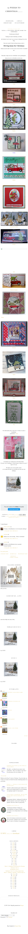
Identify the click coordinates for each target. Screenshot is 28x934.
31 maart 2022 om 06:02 (11, 531)
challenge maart (21, 516)
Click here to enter (14, 509)
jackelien (5, 542)
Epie (14, 272)
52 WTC (7, 516)
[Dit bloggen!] (21, 514)
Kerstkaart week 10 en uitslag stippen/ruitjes (15, 871)
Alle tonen (25, 735)
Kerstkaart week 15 (13, 805)
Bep (14, 424)
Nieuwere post (22, 553)
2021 (13, 877)
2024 (13, 846)
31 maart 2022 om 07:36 (11, 538)
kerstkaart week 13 (14, 517)
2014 (13, 888)
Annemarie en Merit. (14, 227)
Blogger (22, 905)
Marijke (14, 244)
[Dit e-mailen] (19, 514)
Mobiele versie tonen (14, 556)
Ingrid (14, 374)
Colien (16, 433)
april (14, 863)
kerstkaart (16, 833)
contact (19, 21)
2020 (13, 878)
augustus (14, 857)
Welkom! (3, 775)
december (14, 850)
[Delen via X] (22, 514)
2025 (13, 844)
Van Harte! (11, 719)
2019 (13, 880)
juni (14, 860)
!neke (14, 209)
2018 (13, 881)
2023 (13, 847)
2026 (13, 843)
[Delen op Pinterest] (25, 514)
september (14, 855)
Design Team (8, 22)
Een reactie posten (4, 551)
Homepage (13, 553)
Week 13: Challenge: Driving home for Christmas (15, 866)
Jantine (14, 180)
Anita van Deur (7, 526)
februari (14, 874)
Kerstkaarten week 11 (14, 869)
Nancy (14, 104)
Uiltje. (10, 710)
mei (14, 861)
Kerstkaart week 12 (15, 867)
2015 (13, 886)
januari (14, 875)
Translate (10, 917)
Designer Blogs (18, 926)
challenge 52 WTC (10, 833)
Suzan (2, 317)
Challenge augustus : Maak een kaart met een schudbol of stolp (17, 796)
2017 (13, 883)
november (14, 852)
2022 (13, 849)
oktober (14, 853)
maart (14, 864)
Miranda (14, 347)
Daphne (14, 131)
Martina (3, 727)
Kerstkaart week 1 (13, 815)
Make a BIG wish (13, 728)
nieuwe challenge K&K (15, 692)
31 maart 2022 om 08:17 (11, 548)
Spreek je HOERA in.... (14, 701)
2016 (13, 885)
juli (14, 858)
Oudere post (5, 553)
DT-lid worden (19, 22)
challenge (13, 516)
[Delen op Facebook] (23, 514)
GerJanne (6, 534)
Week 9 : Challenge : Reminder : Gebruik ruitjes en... (15, 872)
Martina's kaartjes (14, 290)
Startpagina (10, 21)
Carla (14, 84)
